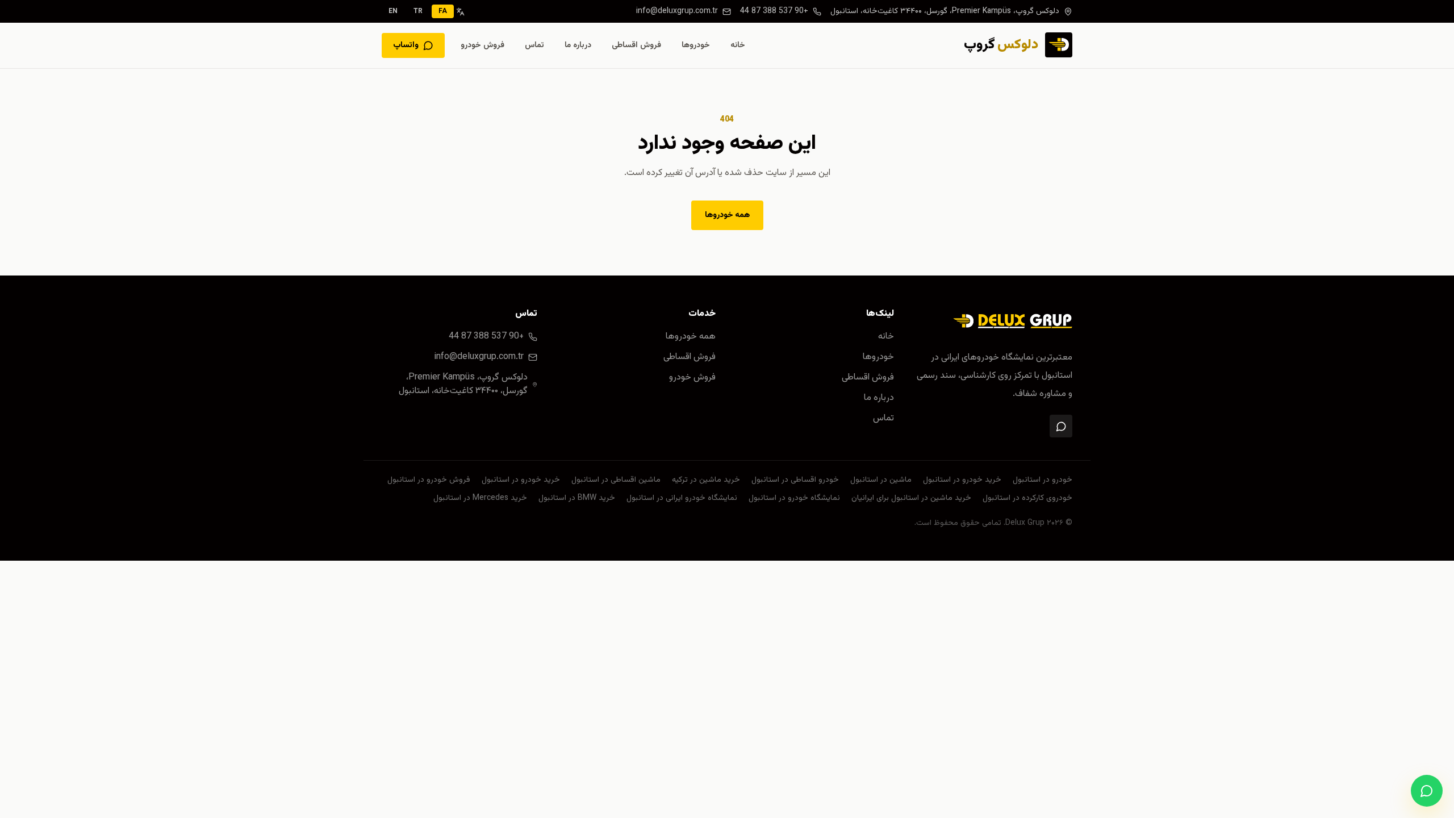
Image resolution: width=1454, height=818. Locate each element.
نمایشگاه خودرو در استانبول (794, 498)
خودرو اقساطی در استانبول (795, 480)
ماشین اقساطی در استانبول (616, 480)
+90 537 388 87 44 (774, 11)
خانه (737, 45)
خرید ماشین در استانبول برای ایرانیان (911, 498)
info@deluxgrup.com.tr (677, 11)
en (393, 11)
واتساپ (406, 45)
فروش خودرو (482, 45)
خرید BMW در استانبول (576, 498)
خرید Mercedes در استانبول (480, 498)
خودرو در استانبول (1042, 480)
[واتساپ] (1061, 426)
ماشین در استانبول (881, 480)
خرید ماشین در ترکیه (706, 480)
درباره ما (578, 45)
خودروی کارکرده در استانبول (1027, 498)
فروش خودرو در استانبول (428, 480)
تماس (534, 45)
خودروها (696, 45)
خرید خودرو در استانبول (962, 480)
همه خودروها (727, 215)
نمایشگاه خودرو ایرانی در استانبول (681, 498)
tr (418, 11)
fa (442, 11)
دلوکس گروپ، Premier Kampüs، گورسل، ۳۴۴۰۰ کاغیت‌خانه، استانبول (944, 11)
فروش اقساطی (636, 45)
